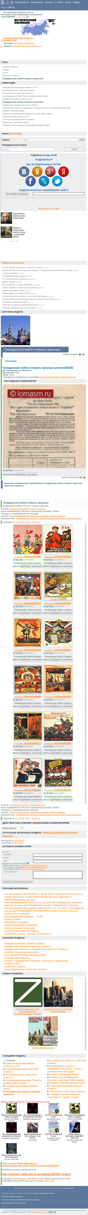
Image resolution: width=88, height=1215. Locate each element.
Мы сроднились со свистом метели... (21, 285)
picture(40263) (28, 650)
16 (38, 522)
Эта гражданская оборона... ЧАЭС (23, 916)
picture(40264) (58, 650)
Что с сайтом (8, 7)
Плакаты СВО (12, 963)
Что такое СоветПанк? (11, 1159)
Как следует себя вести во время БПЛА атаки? (36, 1174)
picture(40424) (19, 840)
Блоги (68, 2)
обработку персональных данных (34, 865)
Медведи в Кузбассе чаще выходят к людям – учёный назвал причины (19, 232)
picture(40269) (28, 790)
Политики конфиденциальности (37, 867)
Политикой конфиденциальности (12, 1196)
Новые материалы (13, 263)
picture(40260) (58, 556)
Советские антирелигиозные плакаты (18, 119)
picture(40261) (28, 603)
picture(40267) (28, 743)
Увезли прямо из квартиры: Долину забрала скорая (19, 216)
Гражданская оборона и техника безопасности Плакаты (36, 949)
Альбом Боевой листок (43, 1048)
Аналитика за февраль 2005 (17, 302)
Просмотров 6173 (27, 699)
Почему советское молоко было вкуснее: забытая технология (31, 299)
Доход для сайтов (14, 241)
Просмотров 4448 (58, 606)
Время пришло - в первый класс (19, 293)
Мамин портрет (12, 282)
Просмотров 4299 (27, 746)
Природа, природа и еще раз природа (21, 308)
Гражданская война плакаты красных (22, 102)
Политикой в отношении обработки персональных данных (20, 1200)
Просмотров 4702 (58, 653)
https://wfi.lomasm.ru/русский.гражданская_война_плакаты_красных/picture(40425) (30, 1164)
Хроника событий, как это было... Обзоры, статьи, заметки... (32, 1136)
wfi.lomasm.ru (70, 1188)
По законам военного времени (18, 279)
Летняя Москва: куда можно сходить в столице (25, 267)
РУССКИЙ (15, 134)
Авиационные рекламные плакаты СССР (20, 87)
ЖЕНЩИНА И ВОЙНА (16, 922)
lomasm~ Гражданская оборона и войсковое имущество (36, 960)
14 (33, 522)
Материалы (37, 2)
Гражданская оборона (16, 957)
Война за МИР (12, 919)
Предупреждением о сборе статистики (13, 1203)
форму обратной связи (52, 1181)
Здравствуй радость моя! (16, 290)
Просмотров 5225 (58, 699)
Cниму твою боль (13, 273)
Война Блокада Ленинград (19, 928)
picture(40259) (28, 556)
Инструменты (22, 2)
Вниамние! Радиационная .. (32, 1119)
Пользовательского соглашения (32, 869)
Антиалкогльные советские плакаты (17, 93)
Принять (51, 1212)
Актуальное (19, 43)
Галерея (49, 2)
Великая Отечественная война (21, 952)
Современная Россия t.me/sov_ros (27, 46)
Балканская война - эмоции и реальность (27, 933)
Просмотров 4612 (58, 559)
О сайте (59, 2)
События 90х (32, 1140)
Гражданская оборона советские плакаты (20, 105)
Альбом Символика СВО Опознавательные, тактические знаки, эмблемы (27, 1011)
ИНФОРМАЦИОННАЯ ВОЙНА (21, 925)
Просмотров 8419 (27, 606)
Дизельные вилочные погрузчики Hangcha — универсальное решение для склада (40, 270)
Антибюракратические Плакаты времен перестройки (24, 96)
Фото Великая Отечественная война (24, 955)
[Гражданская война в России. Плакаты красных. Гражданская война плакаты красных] (44, 467)
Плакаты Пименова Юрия (13, 111)
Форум (76, 2)
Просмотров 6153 (27, 793)
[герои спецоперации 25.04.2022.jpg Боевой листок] (43, 1045)
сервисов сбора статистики (40, 1212)
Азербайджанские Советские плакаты (18, 90)
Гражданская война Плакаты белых (17, 99)
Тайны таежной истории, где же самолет (22, 288)
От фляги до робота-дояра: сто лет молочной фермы (28, 296)
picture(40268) (58, 743)
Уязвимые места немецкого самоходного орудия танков (26, 125)
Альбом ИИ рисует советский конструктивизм (58, 1010)
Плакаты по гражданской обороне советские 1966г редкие (27, 114)
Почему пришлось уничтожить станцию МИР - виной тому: (75, 1136)
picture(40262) (58, 603)
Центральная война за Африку (21, 931)
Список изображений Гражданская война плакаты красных (37, 516)
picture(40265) (28, 696)
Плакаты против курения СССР (15, 116)
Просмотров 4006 (58, 793)
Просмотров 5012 (27, 653)
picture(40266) (58, 696)
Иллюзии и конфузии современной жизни (23, 305)
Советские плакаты (15, 966)
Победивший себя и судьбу (17, 276)
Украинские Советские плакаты (15, 122)
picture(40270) (58, 790)
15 (36, 522)
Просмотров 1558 (17, 470)
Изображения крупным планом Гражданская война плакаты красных (49, 518)
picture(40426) (17, 843)
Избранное (29, 43)
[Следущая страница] (86, 664)
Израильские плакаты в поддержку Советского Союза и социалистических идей (36, 108)
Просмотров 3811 (27, 559)
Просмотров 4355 (58, 746)
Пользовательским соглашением (43, 1193)
